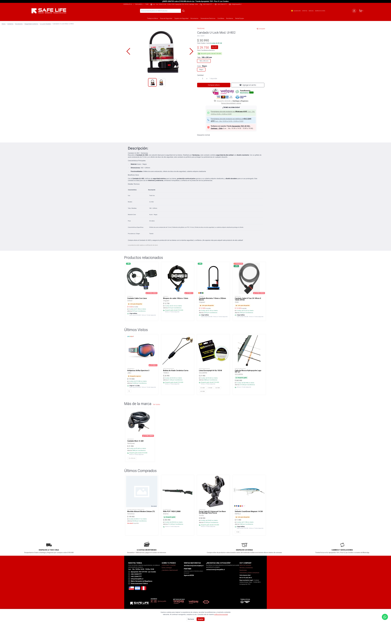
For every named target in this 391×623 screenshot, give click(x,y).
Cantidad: (200, 75)
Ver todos (156, 404)
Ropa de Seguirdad (166, 18)
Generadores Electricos (207, 18)
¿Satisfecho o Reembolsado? (170, 570)
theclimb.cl (139, 4)
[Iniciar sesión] (354, 11)
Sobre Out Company (245, 565)
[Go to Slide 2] (161, 82)
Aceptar (200, 619)
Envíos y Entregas (167, 568)
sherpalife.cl (127, 4)
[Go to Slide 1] (152, 82)
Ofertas (304, 11)
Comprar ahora (214, 85)
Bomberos (229, 18)
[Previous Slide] (128, 51)
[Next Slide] (191, 51)
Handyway (201, 28)
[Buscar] (183, 11)
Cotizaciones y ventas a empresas (249, 573)
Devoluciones (243, 570)
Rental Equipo (239, 18)
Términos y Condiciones (246, 568)
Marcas (311, 11)
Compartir (262, 29)
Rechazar (191, 619)
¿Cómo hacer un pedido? (169, 565)
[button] (159, 51)
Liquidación (297, 11)
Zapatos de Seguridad (181, 18)
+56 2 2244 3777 (222, 4)
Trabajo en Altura (152, 18)
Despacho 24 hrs (320, 11)
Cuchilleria (220, 18)
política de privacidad (221, 614)
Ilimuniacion (194, 18)
